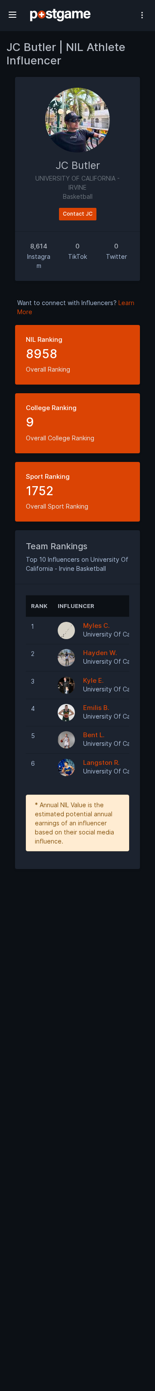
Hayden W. (100, 653)
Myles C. (96, 625)
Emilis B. (96, 707)
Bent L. (94, 735)
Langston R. (101, 762)
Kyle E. (93, 680)
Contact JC (78, 213)
